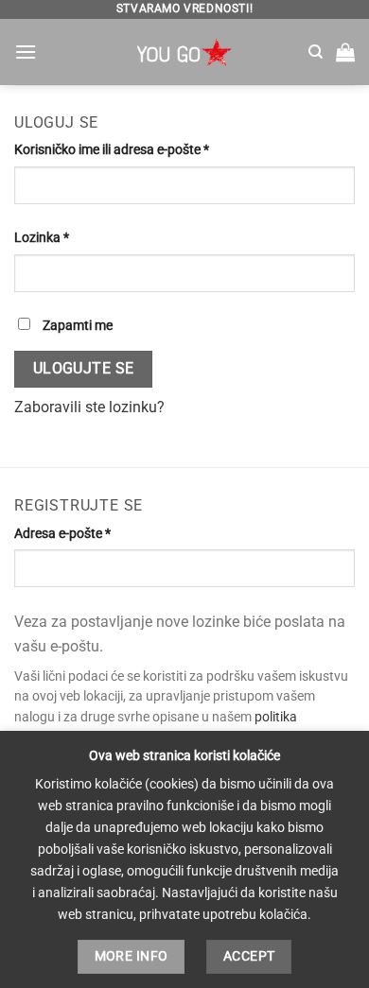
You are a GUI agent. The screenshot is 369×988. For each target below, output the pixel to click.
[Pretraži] (315, 52)
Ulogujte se (83, 368)
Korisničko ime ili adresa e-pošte (141, 149)
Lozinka (71, 237)
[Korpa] (345, 52)
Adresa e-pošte (91, 533)
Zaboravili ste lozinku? (89, 407)
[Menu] (25, 51)
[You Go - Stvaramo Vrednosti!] (184, 52)
